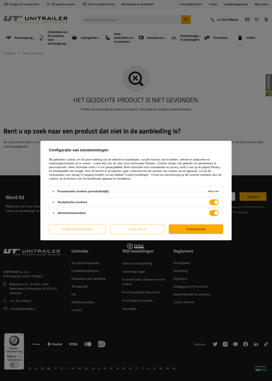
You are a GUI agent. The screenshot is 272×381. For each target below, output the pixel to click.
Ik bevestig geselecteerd (77, 229)
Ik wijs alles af (137, 229)
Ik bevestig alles (196, 229)
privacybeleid (114, 167)
